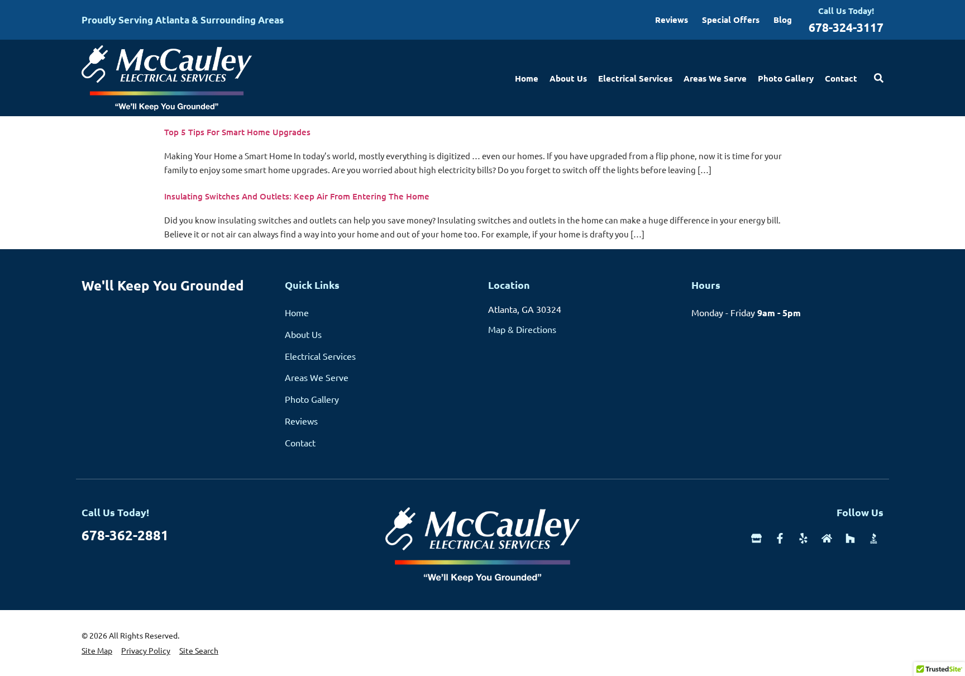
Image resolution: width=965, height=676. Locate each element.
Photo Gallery (786, 78)
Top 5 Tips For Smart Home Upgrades (237, 131)
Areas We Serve (715, 78)
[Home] (827, 538)
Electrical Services (635, 78)
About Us (568, 78)
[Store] (756, 538)
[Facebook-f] (780, 538)
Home (526, 78)
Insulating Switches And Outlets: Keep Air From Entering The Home (296, 196)
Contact (841, 78)
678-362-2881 (125, 535)
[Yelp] (803, 538)
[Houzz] (850, 538)
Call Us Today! (846, 10)
